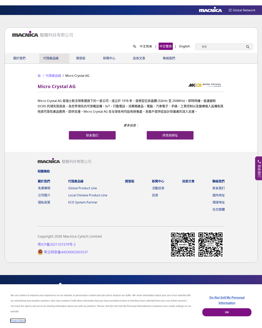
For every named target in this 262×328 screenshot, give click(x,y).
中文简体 (146, 46)
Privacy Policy (18, 320)
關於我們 (19, 58)
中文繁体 (166, 46)
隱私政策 (44, 202)
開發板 (80, 58)
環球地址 (219, 202)
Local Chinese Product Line (87, 195)
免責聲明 (44, 188)
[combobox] (224, 47)
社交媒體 (219, 209)
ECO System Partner (83, 202)
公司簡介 (44, 195)
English (184, 46)
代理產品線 (50, 58)
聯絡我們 (169, 58)
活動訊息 (158, 188)
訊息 (155, 195)
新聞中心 (109, 58)
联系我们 (219, 188)
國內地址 (219, 195)
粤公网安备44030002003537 (66, 252)
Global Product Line (82, 188)
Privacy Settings (253, 3)
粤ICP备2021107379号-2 (57, 244)
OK (227, 312)
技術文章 (139, 58)
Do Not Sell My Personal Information (227, 300)
